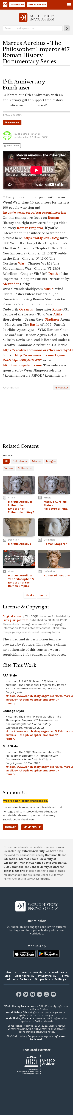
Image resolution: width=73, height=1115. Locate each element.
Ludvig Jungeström (15, 620)
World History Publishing (20, 1012)
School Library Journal (44, 867)
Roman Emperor (30, 228)
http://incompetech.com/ (23, 365)
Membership (17, 4)
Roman (53, 217)
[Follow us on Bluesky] (33, 996)
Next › (30, 595)
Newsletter (40, 972)
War (21, 263)
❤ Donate (12, 122)
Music (48, 289)
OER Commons (14, 867)
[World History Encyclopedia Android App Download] (48, 954)
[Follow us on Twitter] (26, 996)
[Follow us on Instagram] (47, 996)
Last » (43, 595)
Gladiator (52, 319)
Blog (7, 975)
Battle (34, 324)
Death (53, 273)
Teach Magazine (14, 870)
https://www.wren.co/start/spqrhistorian (34, 212)
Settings (60, 979)
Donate (10, 827)
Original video (12, 616)
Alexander (11, 284)
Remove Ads (62, 387)
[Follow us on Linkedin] (40, 996)
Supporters (42, 979)
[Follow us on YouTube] (54, 996)
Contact (23, 972)
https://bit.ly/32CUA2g (41, 238)
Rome (56, 309)
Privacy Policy (47, 975)
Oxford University (32, 851)
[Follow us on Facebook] (19, 996)
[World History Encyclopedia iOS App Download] (24, 954)
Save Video (11, 145)
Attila (57, 314)
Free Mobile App (37, 4)
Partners (25, 979)
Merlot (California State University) (43, 862)
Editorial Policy (24, 975)
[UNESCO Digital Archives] (36, 1064)
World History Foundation (19, 1006)
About (9, 972)
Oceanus (26, 309)
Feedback (58, 972)
